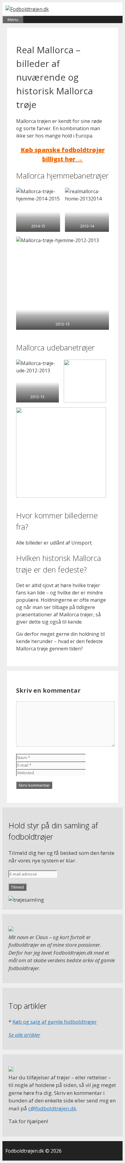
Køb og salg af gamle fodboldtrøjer (54, 1021)
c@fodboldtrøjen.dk (52, 1108)
